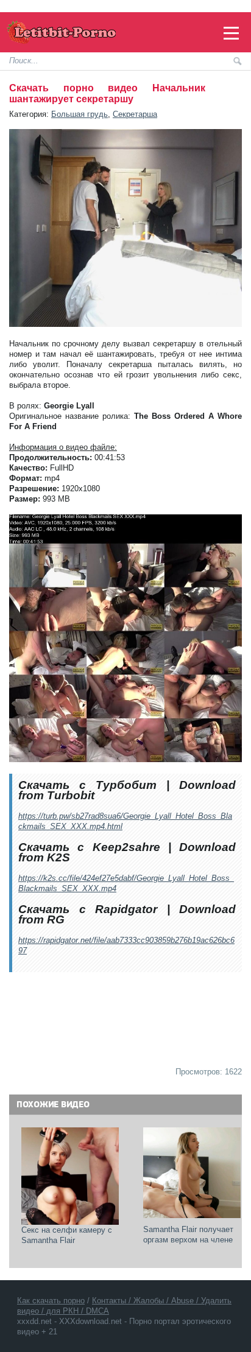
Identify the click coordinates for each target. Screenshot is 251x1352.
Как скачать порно (51, 1300)
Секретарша (135, 114)
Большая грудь (79, 114)
